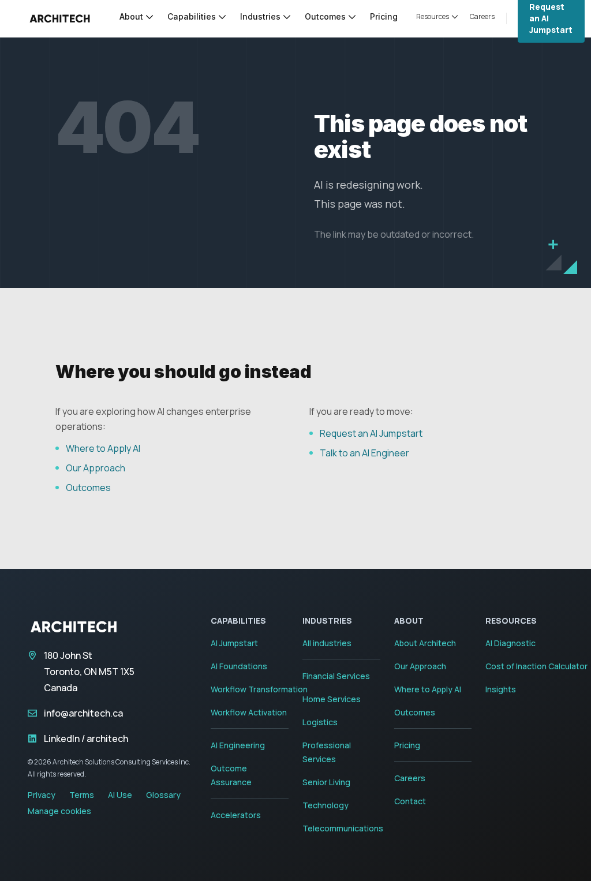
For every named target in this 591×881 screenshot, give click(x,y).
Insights (500, 689)
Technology (325, 805)
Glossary (163, 794)
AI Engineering (238, 745)
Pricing (407, 745)
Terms (81, 794)
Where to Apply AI (103, 448)
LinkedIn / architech (86, 738)
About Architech (425, 643)
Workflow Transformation (259, 689)
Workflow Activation (249, 712)
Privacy (41, 794)
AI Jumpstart (234, 643)
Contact (410, 801)
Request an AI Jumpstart (371, 433)
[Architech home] (60, 18)
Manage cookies (59, 810)
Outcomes (88, 487)
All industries (326, 643)
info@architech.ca (83, 713)
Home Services (331, 698)
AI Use (120, 794)
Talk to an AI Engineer (364, 453)
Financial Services (336, 675)
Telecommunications (342, 828)
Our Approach (95, 468)
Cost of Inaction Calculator (536, 666)
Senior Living (326, 782)
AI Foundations (239, 666)
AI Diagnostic (510, 643)
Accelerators (236, 814)
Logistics (320, 722)
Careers (409, 778)
